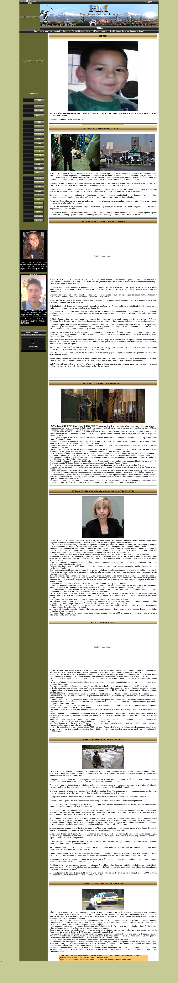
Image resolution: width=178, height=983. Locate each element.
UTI (78, 481)
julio (38, 151)
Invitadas (117, 31)
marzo (38, 135)
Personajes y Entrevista (104, 31)
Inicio (36, 31)
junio (38, 204)
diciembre (39, 115)
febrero (38, 131)
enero (39, 126)
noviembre (39, 110)
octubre (39, 106)
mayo (39, 143)
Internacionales (55, 31)
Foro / (141, 31)
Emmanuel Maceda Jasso (33, 311)
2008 (39, 100)
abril (38, 139)
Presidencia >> (33, 94)
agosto (38, 156)
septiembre (38, 160)
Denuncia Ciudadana (130, 31)
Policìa (74, 31)
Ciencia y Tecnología (86, 31)
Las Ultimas (44, 31)
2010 (39, 178)
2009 (39, 122)
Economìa (66, 31)
